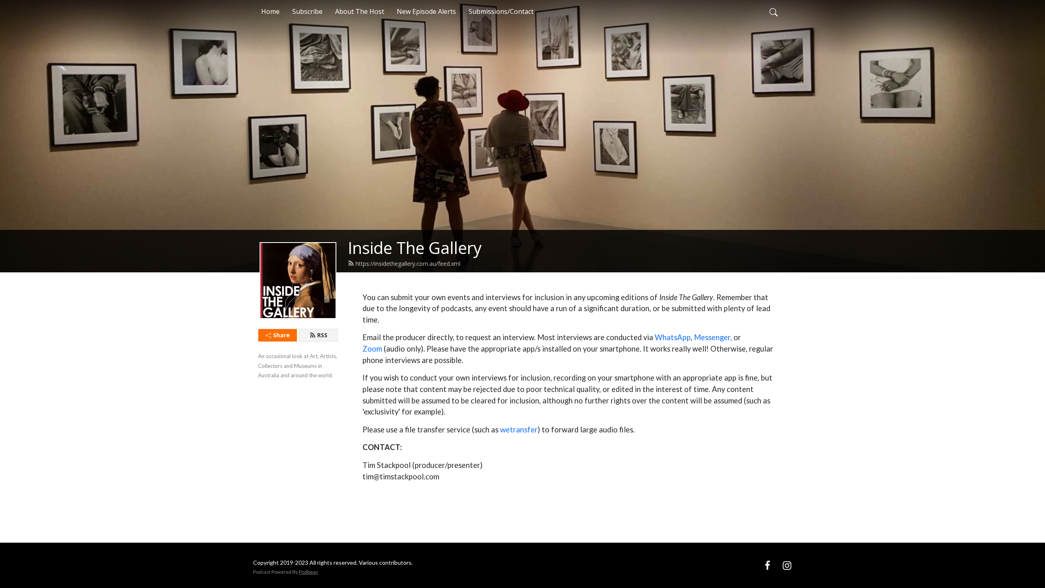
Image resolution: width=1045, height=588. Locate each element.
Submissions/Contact (501, 11)
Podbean (308, 572)
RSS (322, 335)
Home (270, 11)
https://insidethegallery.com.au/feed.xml (408, 263)
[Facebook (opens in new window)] (767, 565)
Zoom (372, 348)
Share (281, 335)
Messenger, (713, 337)
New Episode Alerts (426, 11)
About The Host (359, 11)
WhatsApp (673, 337)
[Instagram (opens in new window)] (787, 565)
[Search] (773, 11)
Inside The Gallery (415, 247)
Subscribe (307, 11)
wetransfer (519, 429)
